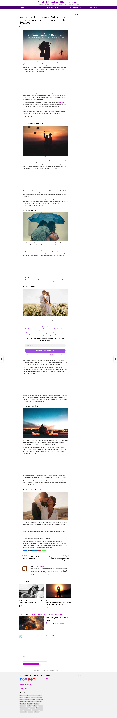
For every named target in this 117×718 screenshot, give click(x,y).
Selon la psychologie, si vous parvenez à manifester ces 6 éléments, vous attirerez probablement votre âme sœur (58, 602)
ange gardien (32, 695)
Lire (21, 605)
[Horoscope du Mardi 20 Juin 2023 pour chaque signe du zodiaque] (1, 359)
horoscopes (31, 701)
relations (29, 705)
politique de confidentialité (48, 354)
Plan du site (75, 680)
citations (33, 697)
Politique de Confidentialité (25, 684)
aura (22, 697)
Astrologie (39, 695)
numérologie (23, 703)
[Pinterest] (39, 550)
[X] (30, 550)
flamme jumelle (40, 699)
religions (35, 705)
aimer (22, 695)
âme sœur (61, 102)
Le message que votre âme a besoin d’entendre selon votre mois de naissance (57, 618)
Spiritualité (35, 7)
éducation (37, 711)
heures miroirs (23, 701)
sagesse (41, 705)
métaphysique (38, 701)
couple (28, 552)
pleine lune (37, 703)
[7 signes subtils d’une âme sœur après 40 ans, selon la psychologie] (32, 591)
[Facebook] (25, 550)
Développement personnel (53, 7)
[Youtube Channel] (34, 679)
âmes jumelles (23, 711)
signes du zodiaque (24, 707)
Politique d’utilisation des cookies (80, 675)
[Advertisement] (45, 83)
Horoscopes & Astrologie (74, 7)
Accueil (22, 7)
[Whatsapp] (44, 550)
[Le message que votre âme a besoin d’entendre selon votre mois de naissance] (32, 623)
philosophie (30, 703)
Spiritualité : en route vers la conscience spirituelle (29, 599)
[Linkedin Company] (31, 679)
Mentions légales (23, 688)
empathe (27, 699)
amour (26, 695)
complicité (40, 697)
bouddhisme (27, 697)
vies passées (35, 709)
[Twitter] (23, 679)
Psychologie (23, 705)
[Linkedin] (34, 550)
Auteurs (47, 678)
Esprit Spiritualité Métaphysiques (57, 2)
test (21, 709)
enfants (33, 699)
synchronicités (40, 707)
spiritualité (33, 707)
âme (41, 709)
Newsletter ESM (93, 7)
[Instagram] (26, 679)
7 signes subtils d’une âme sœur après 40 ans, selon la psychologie (31, 601)
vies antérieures (28, 709)
